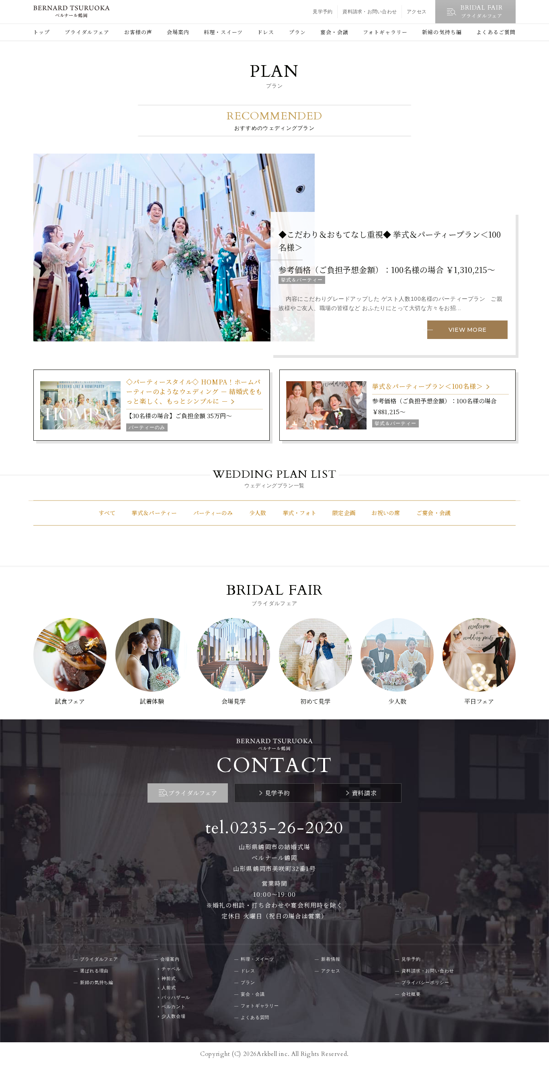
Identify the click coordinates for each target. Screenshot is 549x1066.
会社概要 (411, 994)
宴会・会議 (334, 32)
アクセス (416, 11)
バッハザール (176, 997)
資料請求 (364, 793)
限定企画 (343, 513)
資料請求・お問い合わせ (369, 11)
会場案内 (178, 32)
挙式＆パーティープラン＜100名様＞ (427, 386)
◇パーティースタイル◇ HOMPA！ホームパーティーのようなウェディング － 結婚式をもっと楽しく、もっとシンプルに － (194, 391)
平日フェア (479, 701)
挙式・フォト (300, 513)
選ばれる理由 (94, 970)
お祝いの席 (385, 513)
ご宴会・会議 (433, 513)
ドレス (265, 32)
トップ (41, 32)
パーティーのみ (213, 513)
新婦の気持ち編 (441, 32)
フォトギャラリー (385, 32)
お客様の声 (138, 32)
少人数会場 (173, 1016)
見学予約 (322, 11)
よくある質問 (255, 1017)
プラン (297, 32)
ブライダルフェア (87, 32)
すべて (107, 513)
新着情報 (330, 959)
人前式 (169, 987)
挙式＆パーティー (154, 513)
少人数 (257, 513)
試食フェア (70, 701)
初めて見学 (315, 701)
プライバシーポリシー (425, 982)
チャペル (171, 968)
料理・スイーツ (223, 32)
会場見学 (233, 701)
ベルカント (173, 1006)
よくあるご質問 (496, 32)
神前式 (169, 978)
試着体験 (152, 701)
